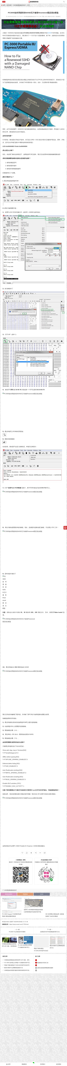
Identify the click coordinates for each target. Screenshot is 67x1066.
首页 (4, 5)
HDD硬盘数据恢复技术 (19, 5)
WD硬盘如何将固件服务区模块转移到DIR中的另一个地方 (19, 970)
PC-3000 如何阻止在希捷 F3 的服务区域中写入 (17, 962)
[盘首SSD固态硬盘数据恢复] (33, 2)
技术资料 (9, 5)
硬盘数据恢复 (8, 894)
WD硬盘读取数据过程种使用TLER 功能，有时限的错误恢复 (9, 946)
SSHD (49, 33)
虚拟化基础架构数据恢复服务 (45, 968)
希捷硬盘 (25, 894)
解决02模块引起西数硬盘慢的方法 (13, 967)
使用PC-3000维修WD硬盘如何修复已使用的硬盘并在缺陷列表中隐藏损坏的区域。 (33, 912)
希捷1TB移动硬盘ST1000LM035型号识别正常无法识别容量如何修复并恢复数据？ (26, 965)
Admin (8, 921)
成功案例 (58, 1064)
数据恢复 (24, 1064)
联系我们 (42, 1064)
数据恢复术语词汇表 (42, 962)
